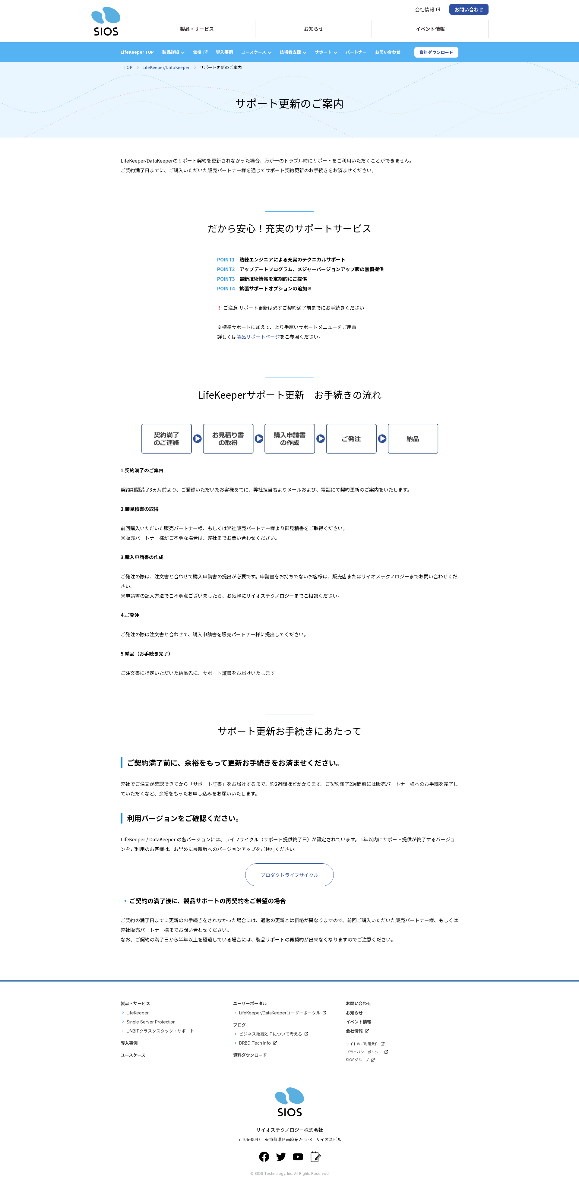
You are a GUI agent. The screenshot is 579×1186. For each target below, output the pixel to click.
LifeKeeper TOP (137, 52)
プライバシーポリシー (364, 1052)
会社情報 (424, 9)
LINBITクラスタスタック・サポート (160, 1030)
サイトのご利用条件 (362, 1044)
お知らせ (354, 1012)
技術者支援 (290, 52)
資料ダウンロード (436, 52)
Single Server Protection (151, 1021)
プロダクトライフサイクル (289, 874)
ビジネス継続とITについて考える (270, 1033)
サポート (323, 52)
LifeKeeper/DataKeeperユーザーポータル (279, 1012)
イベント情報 (358, 1021)
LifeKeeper (138, 1012)
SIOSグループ (357, 1060)
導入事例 (224, 52)
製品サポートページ (258, 336)
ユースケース (253, 52)
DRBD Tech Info (255, 1042)
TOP (128, 67)
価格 (197, 52)
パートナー (356, 52)
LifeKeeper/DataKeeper (166, 67)
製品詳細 (170, 52)
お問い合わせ (468, 9)
